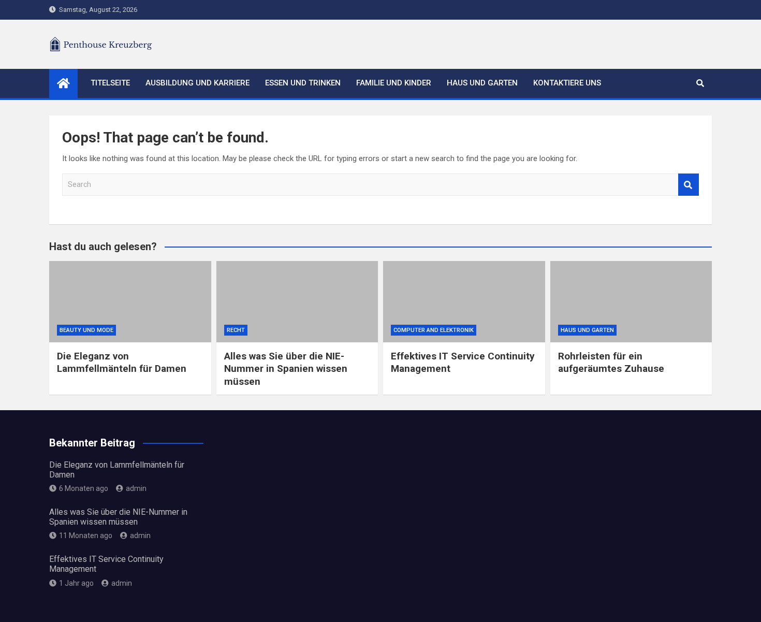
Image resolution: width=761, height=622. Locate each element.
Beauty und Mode (86, 330)
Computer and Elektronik (433, 330)
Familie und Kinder (393, 83)
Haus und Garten (482, 83)
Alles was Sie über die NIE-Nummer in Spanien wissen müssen (285, 368)
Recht (236, 330)
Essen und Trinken (303, 83)
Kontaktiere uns (567, 83)
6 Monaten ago (83, 488)
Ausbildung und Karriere (197, 83)
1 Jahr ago (76, 583)
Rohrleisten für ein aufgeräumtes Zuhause (611, 362)
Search (688, 184)
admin (136, 488)
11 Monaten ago (85, 535)
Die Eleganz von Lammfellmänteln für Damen (121, 362)
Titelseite (110, 83)
